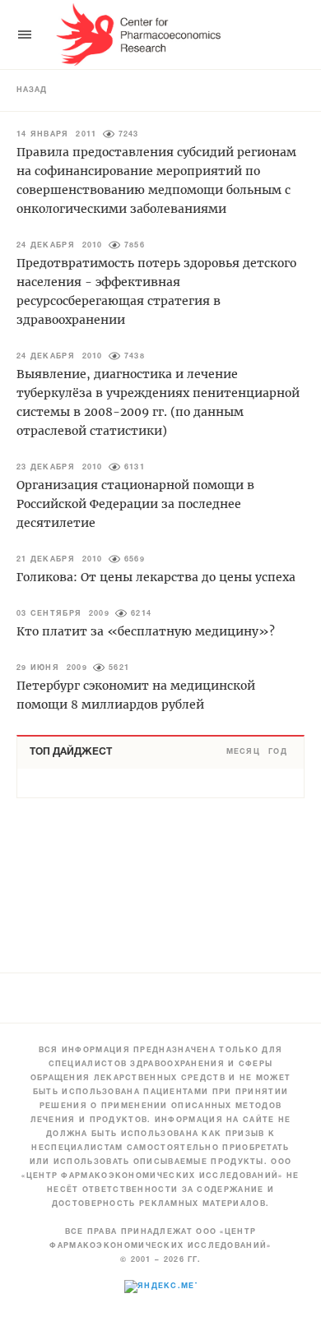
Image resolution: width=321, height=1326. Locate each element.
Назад (31, 90)
